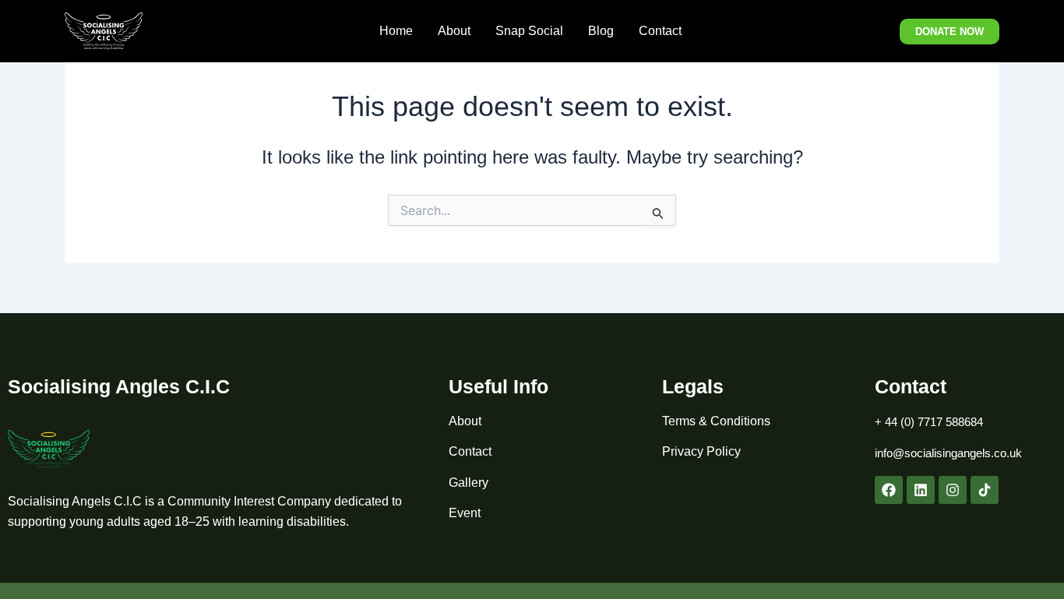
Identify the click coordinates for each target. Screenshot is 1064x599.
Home (396, 30)
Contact (662, 30)
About (454, 30)
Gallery (468, 482)
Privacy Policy (701, 451)
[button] (949, 31)
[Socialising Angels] (104, 30)
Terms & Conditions (716, 421)
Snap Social (529, 30)
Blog (601, 30)
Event (465, 513)
